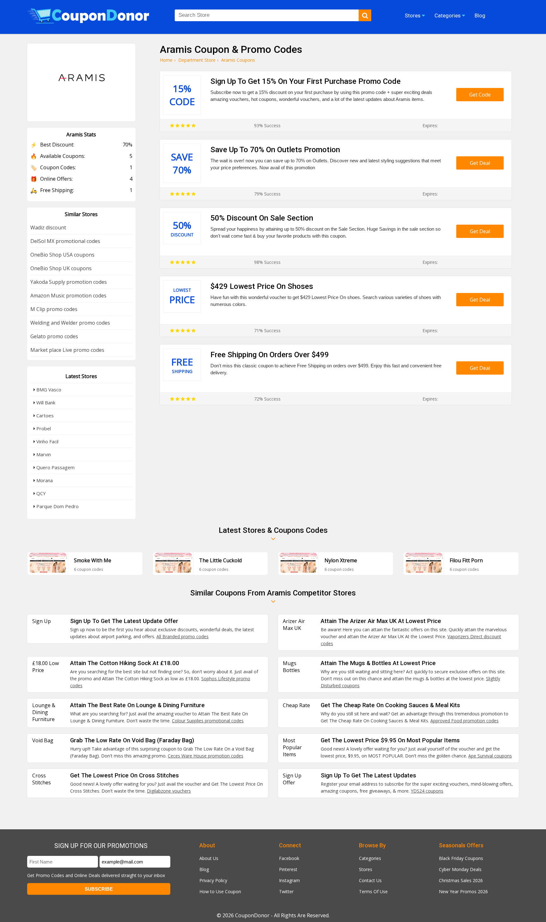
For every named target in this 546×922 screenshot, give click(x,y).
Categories (370, 858)
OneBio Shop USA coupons (62, 254)
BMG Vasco (48, 389)
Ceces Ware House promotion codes (205, 756)
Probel (43, 428)
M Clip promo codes (53, 309)
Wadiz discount (48, 227)
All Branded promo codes (182, 636)
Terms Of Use (373, 891)
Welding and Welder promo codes (70, 322)
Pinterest (288, 869)
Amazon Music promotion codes (68, 295)
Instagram (289, 880)
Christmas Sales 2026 (461, 880)
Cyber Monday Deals (460, 869)
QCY (40, 493)
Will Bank (45, 402)
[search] (365, 15)
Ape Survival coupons (490, 756)
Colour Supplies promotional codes (208, 721)
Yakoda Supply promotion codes (68, 281)
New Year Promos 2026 (463, 891)
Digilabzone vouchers (169, 791)
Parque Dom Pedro (57, 506)
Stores (365, 869)
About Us (208, 858)
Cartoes (44, 415)
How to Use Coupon (220, 891)
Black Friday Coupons (461, 858)
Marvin (43, 454)
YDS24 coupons (427, 791)
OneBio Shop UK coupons (61, 268)
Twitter (286, 891)
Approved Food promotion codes (464, 721)
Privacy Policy (213, 880)
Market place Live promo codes (67, 349)
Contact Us (370, 880)
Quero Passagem (55, 467)
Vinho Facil (46, 441)
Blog (204, 869)
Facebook (289, 858)
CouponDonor (252, 915)
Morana (44, 480)
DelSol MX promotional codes (65, 241)
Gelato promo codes (54, 336)
